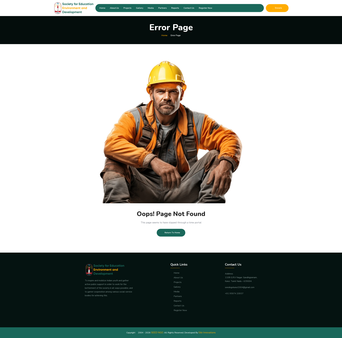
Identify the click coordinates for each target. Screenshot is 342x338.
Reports (175, 8)
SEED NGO (157, 332)
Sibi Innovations (207, 332)
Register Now (205, 8)
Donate (278, 8)
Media (151, 8)
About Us (114, 8)
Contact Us (189, 8)
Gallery (139, 8)
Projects (127, 8)
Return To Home (172, 232)
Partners (162, 8)
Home (102, 8)
